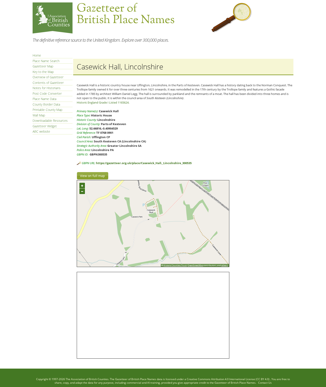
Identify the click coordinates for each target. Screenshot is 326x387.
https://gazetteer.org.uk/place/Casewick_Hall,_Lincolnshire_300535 (144, 163)
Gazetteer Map (43, 66)
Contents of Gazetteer (48, 83)
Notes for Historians (47, 88)
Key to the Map (43, 72)
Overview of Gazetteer (48, 77)
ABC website (41, 131)
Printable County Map (47, 110)
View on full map (92, 176)
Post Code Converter (47, 93)
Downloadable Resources (50, 120)
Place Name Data (44, 99)
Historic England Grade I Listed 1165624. (103, 102)
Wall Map (39, 115)
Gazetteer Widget (45, 126)
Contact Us (265, 383)
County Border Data (46, 104)
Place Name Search (46, 61)
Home (37, 55)
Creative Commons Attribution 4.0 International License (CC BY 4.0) (228, 379)
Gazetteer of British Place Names (135, 379)
